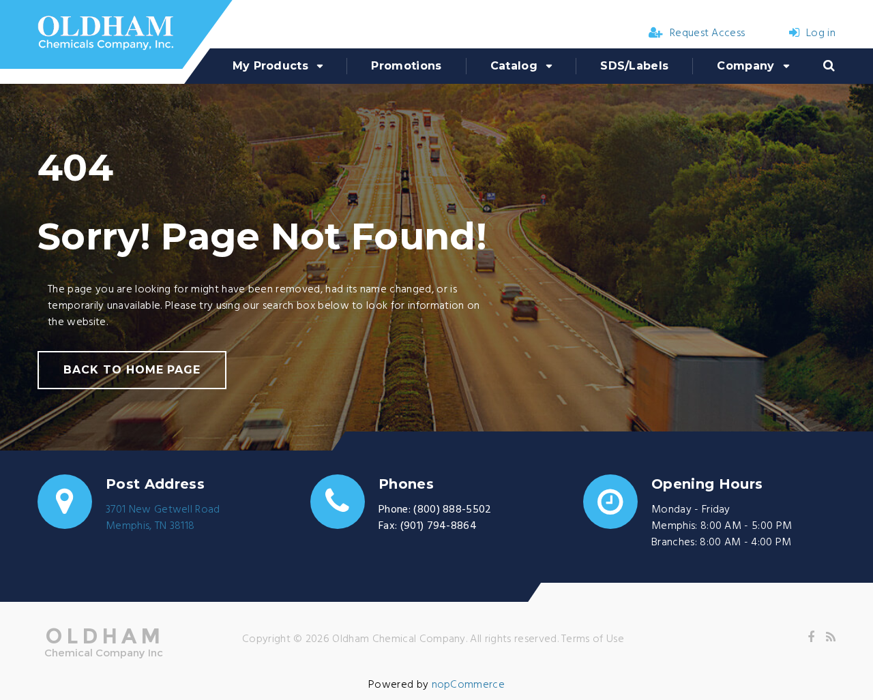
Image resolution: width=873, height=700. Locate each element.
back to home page (132, 369)
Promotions (406, 65)
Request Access (707, 33)
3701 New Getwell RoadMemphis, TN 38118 (163, 518)
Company (745, 65)
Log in (820, 33)
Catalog (513, 65)
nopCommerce (468, 685)
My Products (271, 65)
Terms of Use (592, 639)
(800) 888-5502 (452, 510)
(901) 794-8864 (438, 526)
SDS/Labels (634, 65)
